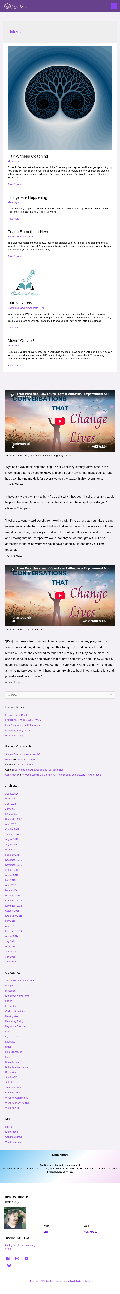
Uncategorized (12, 1092)
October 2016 (12, 870)
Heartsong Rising (14, 735)
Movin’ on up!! (21, 340)
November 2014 (13, 931)
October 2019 (12, 829)
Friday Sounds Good (16, 715)
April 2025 (10, 804)
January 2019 (12, 834)
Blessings (10, 990)
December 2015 (13, 900)
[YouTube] (26, 1258)
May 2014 (10, 946)
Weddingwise (12, 1108)
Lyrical (8, 1047)
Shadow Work (12, 1077)
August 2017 (11, 844)
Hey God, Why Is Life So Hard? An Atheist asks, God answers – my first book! (61, 774)
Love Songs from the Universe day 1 (24, 725)
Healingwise (14, 236)
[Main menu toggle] (114, 6)
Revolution (11, 1072)
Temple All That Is (14, 1087)
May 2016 (10, 880)
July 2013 (10, 956)
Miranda (9, 759)
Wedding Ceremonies (16, 1098)
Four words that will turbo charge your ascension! (38, 770)
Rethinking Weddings (16, 1067)
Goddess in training (15, 1011)
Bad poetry (11, 985)
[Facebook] (7, 1258)
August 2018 (11, 839)
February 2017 (12, 855)
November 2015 (13, 905)
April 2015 (10, 926)
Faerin (8, 1001)
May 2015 (10, 921)
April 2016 (10, 885)
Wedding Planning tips (17, 1103)
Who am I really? (31, 754)
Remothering (12, 1062)
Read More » (14, 184)
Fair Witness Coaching (28, 156)
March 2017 (11, 849)
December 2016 (13, 860)
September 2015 (14, 916)
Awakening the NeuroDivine (20, 980)
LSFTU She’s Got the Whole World (23, 720)
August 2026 (11, 793)
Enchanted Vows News (20, 308)
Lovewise (10, 1041)
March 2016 (11, 890)
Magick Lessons (13, 1052)
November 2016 (13, 865)
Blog (46, 1232)
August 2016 (11, 875)
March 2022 (11, 814)
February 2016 (12, 895)
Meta (10, 161)
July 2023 (10, 809)
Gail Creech (11, 774)
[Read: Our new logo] (25, 282)
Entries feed (11, 1132)
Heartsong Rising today (17, 730)
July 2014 (10, 941)
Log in (8, 1127)
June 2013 (10, 961)
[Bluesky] (9, 1265)
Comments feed (13, 1137)
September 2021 (14, 819)
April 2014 (10, 951)
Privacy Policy (90, 1232)
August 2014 (11, 936)
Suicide (9, 1082)
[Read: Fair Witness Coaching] (60, 98)
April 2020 (10, 824)
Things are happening (27, 197)
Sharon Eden (12, 754)
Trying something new (28, 231)
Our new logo (21, 303)
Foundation (11, 1006)
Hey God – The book (16, 1026)
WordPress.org (13, 1142)
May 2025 (10, 798)
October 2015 (12, 911)
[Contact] (17, 1258)
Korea (8, 1031)
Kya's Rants (11, 1036)
